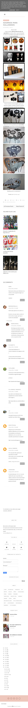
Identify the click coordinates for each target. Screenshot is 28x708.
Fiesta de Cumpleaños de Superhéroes (9, 231)
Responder (22, 319)
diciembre (6, 669)
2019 (5, 653)
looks (5, 589)
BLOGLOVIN (7, 549)
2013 (5, 665)
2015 (5, 661)
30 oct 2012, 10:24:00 (16, 325)
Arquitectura (13, 596)
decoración (6, 20)
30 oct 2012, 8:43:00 (13, 288)
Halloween (18, 474)
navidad (5, 598)
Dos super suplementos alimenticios (15, 625)
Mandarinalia (13, 306)
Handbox (20, 596)
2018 (5, 655)
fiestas (13, 202)
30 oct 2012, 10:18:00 (13, 308)
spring (15, 591)
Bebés (14, 598)
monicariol (6, 27)
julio (5, 678)
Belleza (10, 591)
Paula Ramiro (13, 448)
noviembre (6, 671)
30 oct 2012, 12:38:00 (13, 413)
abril (5, 683)
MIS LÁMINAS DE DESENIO (16, 634)
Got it (17, 10)
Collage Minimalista (15, 461)
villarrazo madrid (15, 389)
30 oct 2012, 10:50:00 (13, 347)
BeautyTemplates (17, 706)
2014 (5, 663)
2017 (5, 657)
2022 (5, 648)
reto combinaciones (17, 600)
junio (5, 680)
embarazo (6, 605)
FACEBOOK (21, 544)
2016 (5, 659)
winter (5, 591)
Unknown (12, 469)
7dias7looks (6, 596)
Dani (10, 286)
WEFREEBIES (15, 36)
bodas (10, 598)
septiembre (6, 674)
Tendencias (17, 589)
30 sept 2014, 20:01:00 (13, 471)
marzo (5, 685)
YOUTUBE (14, 549)
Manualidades (21, 591)
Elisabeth (12, 345)
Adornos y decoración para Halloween (10, 272)
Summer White (13, 614)
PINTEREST (14, 544)
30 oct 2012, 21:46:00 (13, 450)
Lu (9, 411)
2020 (5, 651)
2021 (5, 649)
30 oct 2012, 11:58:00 (13, 391)
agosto (5, 676)
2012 (5, 667)
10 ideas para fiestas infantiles (8, 252)
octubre (5, 672)
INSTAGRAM (7, 544)
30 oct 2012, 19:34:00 (13, 427)
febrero (5, 687)
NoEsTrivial (12, 425)
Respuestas (9, 320)
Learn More (12, 10)
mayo (5, 682)
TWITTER (21, 549)
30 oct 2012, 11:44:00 (13, 370)
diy (22, 589)
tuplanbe (12, 368)
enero (5, 689)
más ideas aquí (16, 194)
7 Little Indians (13, 605)
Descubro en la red (8, 600)
